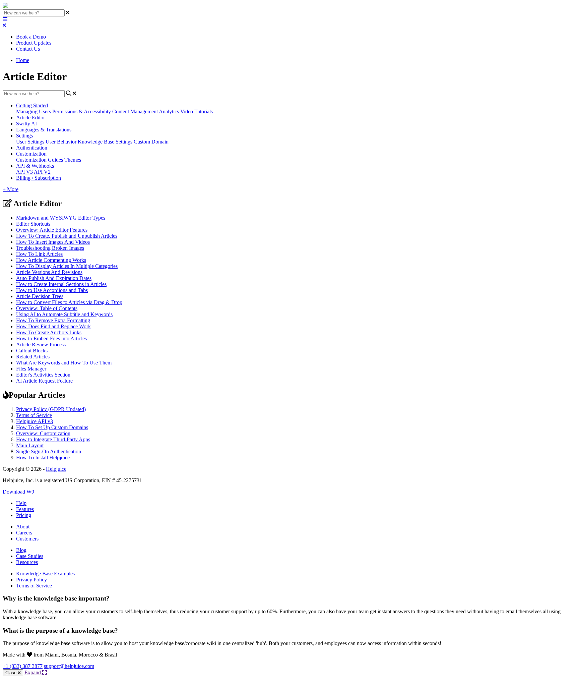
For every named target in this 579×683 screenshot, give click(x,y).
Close (11, 672)
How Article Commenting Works (51, 260)
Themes (72, 160)
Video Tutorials (196, 111)
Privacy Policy (31, 579)
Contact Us (28, 49)
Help (21, 503)
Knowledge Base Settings (105, 142)
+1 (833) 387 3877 (23, 666)
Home (22, 60)
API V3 (24, 172)
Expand (33, 672)
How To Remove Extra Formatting (53, 320)
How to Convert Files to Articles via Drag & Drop (69, 302)
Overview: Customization (43, 433)
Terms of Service (34, 415)
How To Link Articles (39, 254)
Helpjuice (56, 469)
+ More (10, 189)
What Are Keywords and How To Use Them (64, 362)
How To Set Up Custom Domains (52, 427)
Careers (24, 532)
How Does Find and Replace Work (53, 326)
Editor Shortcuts (33, 224)
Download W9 (18, 492)
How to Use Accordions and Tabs (52, 290)
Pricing (23, 515)
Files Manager (31, 369)
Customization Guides (39, 160)
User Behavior (61, 142)
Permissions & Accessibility (81, 111)
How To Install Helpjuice (43, 457)
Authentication (31, 148)
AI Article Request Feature (44, 381)
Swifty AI (26, 123)
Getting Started (32, 105)
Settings (24, 135)
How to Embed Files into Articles (51, 338)
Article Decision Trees (39, 296)
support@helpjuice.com (69, 666)
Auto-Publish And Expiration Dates (53, 278)
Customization (31, 154)
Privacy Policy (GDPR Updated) (51, 409)
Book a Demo (31, 37)
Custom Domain (151, 142)
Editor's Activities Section (43, 375)
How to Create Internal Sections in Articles (61, 284)
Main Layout (30, 445)
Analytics (169, 111)
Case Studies (29, 556)
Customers (27, 539)
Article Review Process (41, 344)
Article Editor (30, 117)
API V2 (42, 172)
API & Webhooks (35, 166)
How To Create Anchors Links (48, 332)
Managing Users (33, 111)
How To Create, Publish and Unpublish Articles (66, 236)
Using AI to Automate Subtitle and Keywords (64, 314)
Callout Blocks (32, 350)
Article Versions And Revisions (49, 272)
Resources (27, 562)
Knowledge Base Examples (45, 573)
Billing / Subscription (38, 178)
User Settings (30, 142)
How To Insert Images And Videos (53, 242)
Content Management (135, 111)
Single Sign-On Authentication (48, 451)
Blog (21, 550)
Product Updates (33, 43)
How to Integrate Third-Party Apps (53, 439)
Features (25, 509)
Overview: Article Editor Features (51, 230)
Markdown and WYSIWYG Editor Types (60, 218)
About (22, 526)
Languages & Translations (43, 129)
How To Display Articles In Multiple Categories (67, 266)
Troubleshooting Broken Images (50, 248)
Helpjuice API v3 (34, 421)
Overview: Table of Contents (46, 308)
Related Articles (33, 356)
